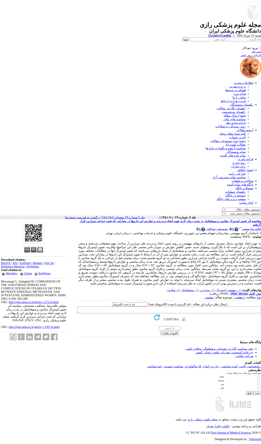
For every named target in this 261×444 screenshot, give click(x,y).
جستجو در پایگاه (236, 195)
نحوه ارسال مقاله (235, 115)
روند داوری (239, 162)
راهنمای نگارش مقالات (231, 108)
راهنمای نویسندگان (241, 104)
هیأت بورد (239, 93)
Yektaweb (255, 439)
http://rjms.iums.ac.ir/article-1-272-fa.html (34, 302)
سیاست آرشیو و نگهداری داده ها (226, 148)
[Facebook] (54, 337)
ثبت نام (256, 51)
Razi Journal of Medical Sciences (231, 432)
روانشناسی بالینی (250, 366)
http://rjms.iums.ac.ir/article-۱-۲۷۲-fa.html (34, 327)
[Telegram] (37, 337)
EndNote (25, 263)
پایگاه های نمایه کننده (240, 184)
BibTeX (6, 263)
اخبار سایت (246, 202)
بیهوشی (209, 297)
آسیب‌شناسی (229, 366)
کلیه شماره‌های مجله (233, 133)
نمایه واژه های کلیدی (233, 155)
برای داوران (238, 166)
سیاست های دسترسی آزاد (229, 177)
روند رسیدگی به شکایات (230, 126)
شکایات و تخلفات (242, 181)
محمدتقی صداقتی (217, 229)
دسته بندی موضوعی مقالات (228, 141)
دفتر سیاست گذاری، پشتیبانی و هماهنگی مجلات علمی (219, 348)
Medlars (37, 263)
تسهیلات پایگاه (244, 188)
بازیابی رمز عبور (250, 55)
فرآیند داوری (245, 159)
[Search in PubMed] (232, 230)
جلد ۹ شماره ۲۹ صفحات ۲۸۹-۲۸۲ (123, 217)
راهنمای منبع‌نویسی (233, 112)
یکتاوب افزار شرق (218, 426)
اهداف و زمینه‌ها (235, 90)
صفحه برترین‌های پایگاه (231, 199)
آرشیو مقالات (245, 130)
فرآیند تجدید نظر (235, 122)
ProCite (49, 263)
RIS (15, 263)
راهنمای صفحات (235, 191)
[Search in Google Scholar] (236, 230)
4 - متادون (173, 290)
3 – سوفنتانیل (189, 290)
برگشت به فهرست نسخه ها (82, 217)
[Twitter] (46, 337)
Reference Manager (13, 266)
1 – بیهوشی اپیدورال (228, 290)
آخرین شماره (237, 137)
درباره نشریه (238, 86)
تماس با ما (239, 97)
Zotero (28, 273)
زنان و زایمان (211, 366)
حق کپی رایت (237, 173)
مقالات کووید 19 (235, 144)
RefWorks (33, 266)
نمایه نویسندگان (236, 151)
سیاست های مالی (234, 119)
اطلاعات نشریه (243, 82)
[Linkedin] (29, 337)
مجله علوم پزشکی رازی (202, 419)
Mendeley (12, 273)
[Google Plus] (21, 337)
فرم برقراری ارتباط (233, 101)
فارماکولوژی (193, 366)
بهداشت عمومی (173, 366)
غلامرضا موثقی (251, 229)
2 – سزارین (207, 290)
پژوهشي (239, 297)
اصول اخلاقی (245, 170)
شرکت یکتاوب (244, 356)
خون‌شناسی (154, 366)
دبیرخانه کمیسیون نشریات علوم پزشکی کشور (224, 352)
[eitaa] (13, 337)
